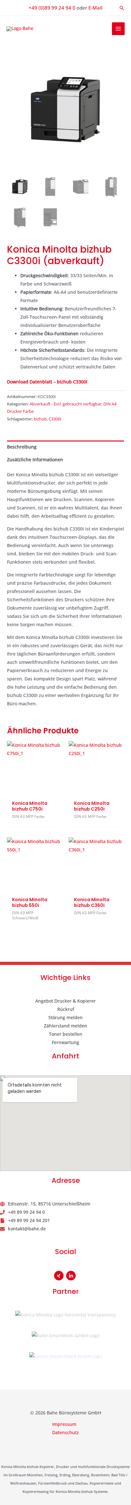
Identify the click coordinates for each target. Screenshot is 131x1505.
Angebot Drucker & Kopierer (65, 1001)
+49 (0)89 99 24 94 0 (52, 7)
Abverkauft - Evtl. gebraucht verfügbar (65, 404)
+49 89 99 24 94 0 (26, 1212)
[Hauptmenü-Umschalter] (118, 28)
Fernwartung (65, 1042)
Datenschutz (65, 1432)
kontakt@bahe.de (27, 1229)
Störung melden (65, 1017)
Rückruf (65, 1009)
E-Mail (95, 7)
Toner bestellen (65, 1034)
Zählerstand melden (65, 1026)
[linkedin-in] (71, 1275)
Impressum (64, 1424)
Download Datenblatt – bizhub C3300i (47, 382)
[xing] (59, 1275)
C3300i (55, 419)
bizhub (40, 419)
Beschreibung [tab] (22, 447)
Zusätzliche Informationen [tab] (35, 459)
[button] (122, 8)
